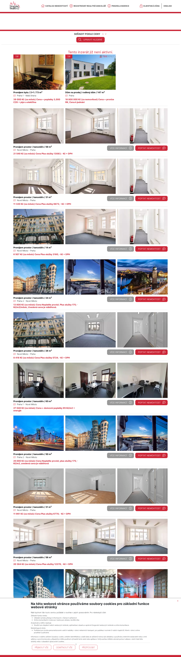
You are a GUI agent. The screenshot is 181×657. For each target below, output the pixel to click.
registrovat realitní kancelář (90, 6)
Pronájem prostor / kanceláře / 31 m (32, 197)
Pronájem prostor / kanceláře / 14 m (32, 247)
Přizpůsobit (88, 647)
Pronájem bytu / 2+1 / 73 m (27, 92)
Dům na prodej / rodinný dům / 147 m (85, 92)
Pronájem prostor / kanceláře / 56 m (32, 557)
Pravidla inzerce (120, 6)
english (168, 6)
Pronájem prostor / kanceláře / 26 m (32, 350)
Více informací (118, 148)
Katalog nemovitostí (56, 6)
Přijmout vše (41, 647)
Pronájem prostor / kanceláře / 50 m (32, 454)
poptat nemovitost (149, 148)
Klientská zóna (151, 6)
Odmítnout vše (64, 647)
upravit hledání (92, 39)
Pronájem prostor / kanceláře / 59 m (32, 146)
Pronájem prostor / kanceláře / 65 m (32, 401)
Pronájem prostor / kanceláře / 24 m (32, 298)
